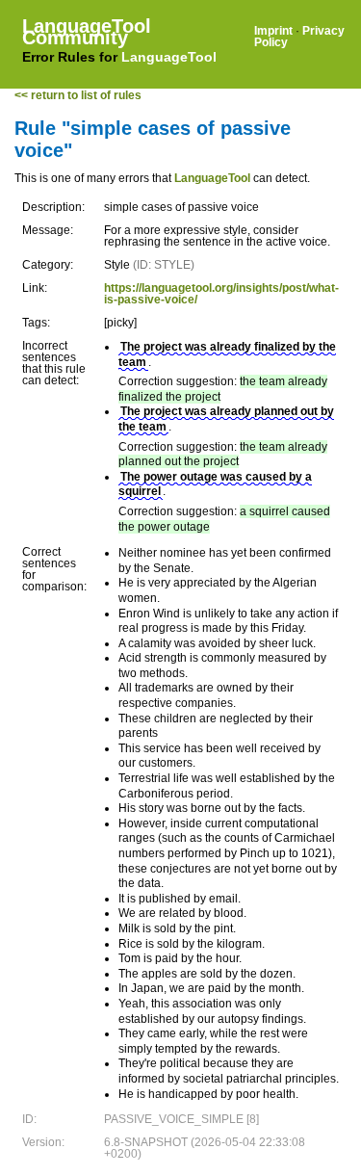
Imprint (273, 31)
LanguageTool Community (86, 31)
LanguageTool (169, 57)
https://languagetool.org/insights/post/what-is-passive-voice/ (221, 293)
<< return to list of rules (78, 95)
